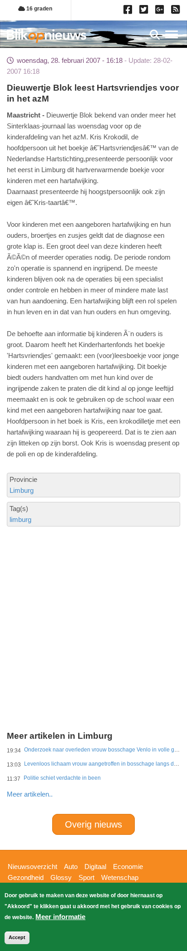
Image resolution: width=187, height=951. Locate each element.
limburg (20, 519)
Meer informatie (60, 916)
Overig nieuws (93, 824)
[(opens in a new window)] (129, 11)
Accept (17, 937)
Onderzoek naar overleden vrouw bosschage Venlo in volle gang (104, 749)
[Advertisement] (93, 592)
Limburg (22, 490)
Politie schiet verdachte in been (62, 778)
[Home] (46, 36)
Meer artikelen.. (30, 794)
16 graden (38, 8)
